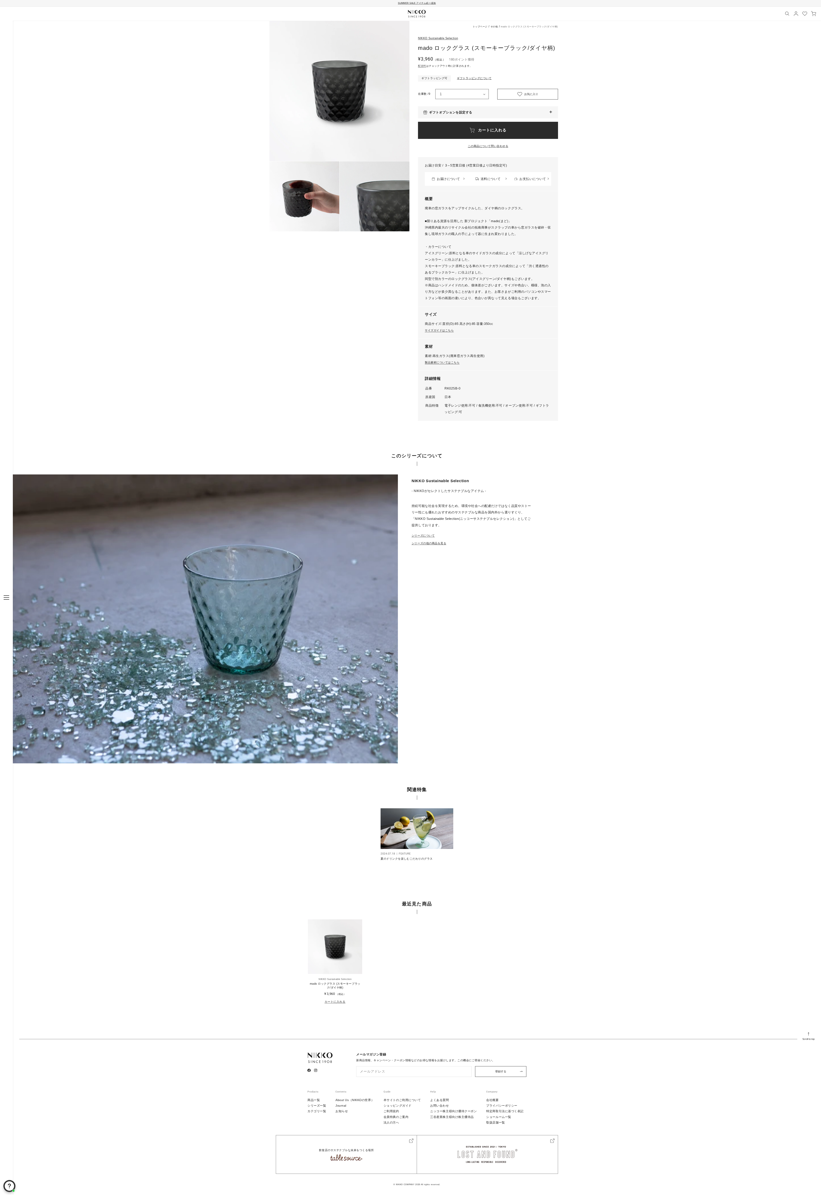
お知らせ (341, 1111)
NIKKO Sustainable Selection (438, 38)
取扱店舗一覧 (495, 1122)
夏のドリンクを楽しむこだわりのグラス (407, 858)
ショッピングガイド (398, 1105)
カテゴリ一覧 (316, 1111)
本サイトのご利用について (402, 1100)
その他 (494, 26)
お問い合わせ (439, 1105)
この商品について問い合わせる (488, 146)
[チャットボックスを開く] (9, 1186)
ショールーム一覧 (498, 1117)
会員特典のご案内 (396, 1117)
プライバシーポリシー (501, 1105)
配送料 (422, 65)
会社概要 (492, 1100)
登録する (500, 1071)
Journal (340, 1105)
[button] (488, 112)
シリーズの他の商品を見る (429, 543)
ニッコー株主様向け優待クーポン (453, 1111)
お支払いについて (532, 179)
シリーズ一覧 (316, 1105)
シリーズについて (423, 535)
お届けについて (448, 179)
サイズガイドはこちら (439, 330)
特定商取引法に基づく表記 (505, 1111)
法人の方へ (391, 1122)
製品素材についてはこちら (442, 362)
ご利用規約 (391, 1111)
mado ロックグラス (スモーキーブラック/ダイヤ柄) (335, 985)
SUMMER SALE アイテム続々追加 (417, 3)
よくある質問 (439, 1100)
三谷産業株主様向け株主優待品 (452, 1117)
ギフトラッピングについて (474, 78)
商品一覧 (313, 1100)
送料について (491, 179)
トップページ (480, 26)
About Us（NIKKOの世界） (354, 1100)
